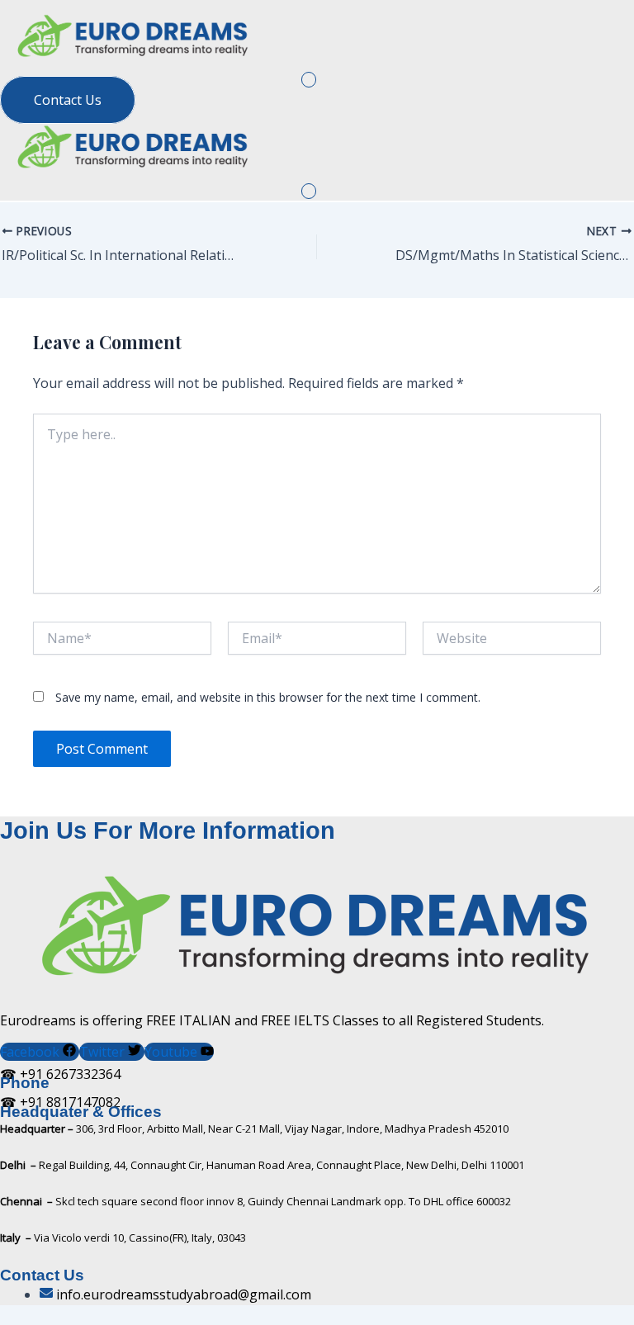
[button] (309, 80)
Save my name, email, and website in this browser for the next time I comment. (267, 697)
